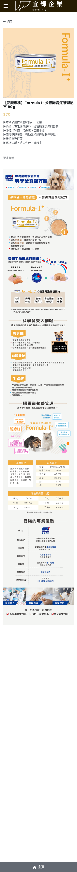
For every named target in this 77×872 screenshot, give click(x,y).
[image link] (38, 5)
